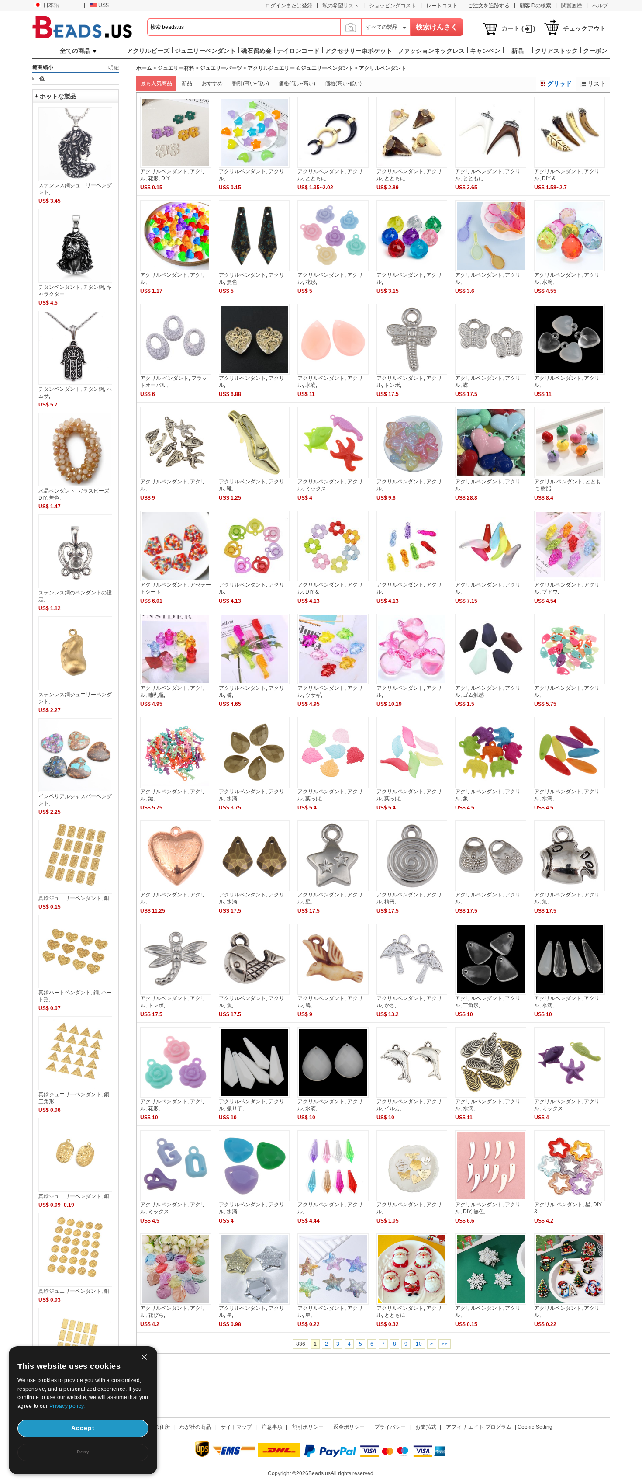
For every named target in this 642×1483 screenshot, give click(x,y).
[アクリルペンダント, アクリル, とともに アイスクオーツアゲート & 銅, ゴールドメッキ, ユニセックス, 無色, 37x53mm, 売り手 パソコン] (411, 166)
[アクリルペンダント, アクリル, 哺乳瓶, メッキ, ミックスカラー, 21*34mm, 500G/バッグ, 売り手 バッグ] (175, 683)
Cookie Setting (535, 1427)
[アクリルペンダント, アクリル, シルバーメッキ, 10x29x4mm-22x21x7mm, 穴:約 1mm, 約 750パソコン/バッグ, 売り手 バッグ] (175, 476)
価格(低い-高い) (297, 83)
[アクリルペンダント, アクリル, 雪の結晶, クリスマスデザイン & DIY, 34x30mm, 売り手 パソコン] (490, 1303)
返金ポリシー (349, 1427)
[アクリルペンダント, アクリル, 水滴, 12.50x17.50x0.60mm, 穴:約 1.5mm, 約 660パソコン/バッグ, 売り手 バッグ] (254, 786)
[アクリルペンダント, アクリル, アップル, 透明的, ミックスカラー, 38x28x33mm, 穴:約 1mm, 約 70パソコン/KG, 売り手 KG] (411, 683)
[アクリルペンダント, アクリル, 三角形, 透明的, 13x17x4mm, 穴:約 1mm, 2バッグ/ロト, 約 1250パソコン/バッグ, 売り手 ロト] (490, 993)
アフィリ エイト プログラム (478, 1427)
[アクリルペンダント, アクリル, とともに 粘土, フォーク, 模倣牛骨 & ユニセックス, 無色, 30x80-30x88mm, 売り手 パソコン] (490, 166)
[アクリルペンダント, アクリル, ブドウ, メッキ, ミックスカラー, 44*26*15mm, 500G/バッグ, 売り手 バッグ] (569, 580)
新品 (187, 83)
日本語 (51, 5)
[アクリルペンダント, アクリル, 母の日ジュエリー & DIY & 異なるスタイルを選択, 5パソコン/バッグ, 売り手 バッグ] (411, 1199)
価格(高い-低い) (343, 83)
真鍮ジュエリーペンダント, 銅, (74, 898)
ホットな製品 (58, 96)
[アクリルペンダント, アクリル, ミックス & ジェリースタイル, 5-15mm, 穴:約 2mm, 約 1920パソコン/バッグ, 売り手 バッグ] (175, 1199)
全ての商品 (75, 50)
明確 (113, 68)
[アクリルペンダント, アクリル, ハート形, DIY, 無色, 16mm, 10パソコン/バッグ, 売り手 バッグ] (175, 270)
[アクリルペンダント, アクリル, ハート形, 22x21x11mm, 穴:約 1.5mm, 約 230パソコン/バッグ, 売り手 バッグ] (254, 373)
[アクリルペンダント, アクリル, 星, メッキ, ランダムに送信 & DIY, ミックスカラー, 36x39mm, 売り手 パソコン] (332, 1303)
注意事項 (272, 1427)
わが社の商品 (195, 1427)
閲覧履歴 (571, 6)
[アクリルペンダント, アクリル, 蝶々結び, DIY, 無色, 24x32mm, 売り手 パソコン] (411, 476)
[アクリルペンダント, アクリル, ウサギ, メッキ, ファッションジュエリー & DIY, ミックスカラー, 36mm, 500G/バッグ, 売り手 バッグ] (332, 683)
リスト (596, 83)
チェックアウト (584, 28)
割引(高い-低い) (250, 83)
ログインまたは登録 (288, 6)
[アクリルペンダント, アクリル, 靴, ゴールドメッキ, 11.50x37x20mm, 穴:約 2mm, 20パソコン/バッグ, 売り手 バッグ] (254, 476)
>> (445, 1344)
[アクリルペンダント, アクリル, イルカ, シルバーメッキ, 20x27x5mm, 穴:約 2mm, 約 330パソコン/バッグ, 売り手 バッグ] (411, 1096)
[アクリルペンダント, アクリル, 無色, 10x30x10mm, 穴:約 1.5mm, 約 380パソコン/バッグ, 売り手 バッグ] (254, 270)
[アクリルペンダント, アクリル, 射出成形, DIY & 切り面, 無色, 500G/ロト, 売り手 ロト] (411, 270)
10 (419, 1344)
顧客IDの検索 (535, 6)
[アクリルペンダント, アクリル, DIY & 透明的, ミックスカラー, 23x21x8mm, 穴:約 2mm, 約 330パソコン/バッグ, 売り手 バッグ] (332, 580)
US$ (103, 5)
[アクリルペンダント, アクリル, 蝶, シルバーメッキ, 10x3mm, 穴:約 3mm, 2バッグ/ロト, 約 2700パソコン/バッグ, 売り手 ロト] (490, 373)
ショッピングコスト (392, 6)
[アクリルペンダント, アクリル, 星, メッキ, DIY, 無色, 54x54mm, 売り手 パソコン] (254, 1303)
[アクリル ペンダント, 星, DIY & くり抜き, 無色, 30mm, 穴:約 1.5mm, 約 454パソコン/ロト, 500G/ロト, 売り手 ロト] (569, 1199)
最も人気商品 (156, 83)
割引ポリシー (308, 1427)
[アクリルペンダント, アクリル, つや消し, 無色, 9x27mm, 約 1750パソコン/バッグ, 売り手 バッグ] (490, 580)
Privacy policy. (67, 1406)
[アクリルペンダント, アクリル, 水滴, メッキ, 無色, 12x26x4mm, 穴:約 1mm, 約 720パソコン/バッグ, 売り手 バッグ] (490, 1096)
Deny (83, 1451)
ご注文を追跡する (489, 6)
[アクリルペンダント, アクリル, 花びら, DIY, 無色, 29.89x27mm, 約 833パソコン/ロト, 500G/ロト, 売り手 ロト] (175, 1303)
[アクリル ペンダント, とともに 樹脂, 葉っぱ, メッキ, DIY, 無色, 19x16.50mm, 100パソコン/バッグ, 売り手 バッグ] (569, 476)
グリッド (559, 83)
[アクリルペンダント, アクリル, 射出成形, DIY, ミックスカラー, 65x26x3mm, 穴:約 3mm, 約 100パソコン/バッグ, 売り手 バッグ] (490, 270)
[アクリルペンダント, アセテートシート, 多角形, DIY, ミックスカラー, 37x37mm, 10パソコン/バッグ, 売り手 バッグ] (175, 580)
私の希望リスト (340, 6)
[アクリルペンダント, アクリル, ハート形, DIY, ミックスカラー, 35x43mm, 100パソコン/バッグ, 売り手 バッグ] (490, 476)
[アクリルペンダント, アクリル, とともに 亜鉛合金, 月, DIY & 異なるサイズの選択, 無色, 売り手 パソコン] (332, 166)
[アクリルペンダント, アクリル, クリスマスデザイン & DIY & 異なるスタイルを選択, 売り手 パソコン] (569, 1303)
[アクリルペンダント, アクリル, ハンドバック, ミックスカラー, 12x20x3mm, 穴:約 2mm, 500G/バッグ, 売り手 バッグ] (569, 683)
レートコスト (442, 6)
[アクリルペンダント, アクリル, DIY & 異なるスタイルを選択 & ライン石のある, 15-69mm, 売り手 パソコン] (569, 166)
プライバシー (390, 1427)
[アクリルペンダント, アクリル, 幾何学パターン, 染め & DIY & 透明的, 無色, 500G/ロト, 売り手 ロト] (332, 1199)
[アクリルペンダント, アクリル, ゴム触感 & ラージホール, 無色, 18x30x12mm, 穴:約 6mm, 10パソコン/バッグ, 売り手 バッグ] (490, 683)
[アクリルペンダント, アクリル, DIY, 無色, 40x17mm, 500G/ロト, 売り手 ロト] (490, 1199)
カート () (518, 28)
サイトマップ (236, 1427)
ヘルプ (600, 6)
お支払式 (425, 1427)
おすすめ (212, 83)
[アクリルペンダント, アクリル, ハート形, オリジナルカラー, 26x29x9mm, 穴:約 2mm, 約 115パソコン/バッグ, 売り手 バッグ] (175, 889)
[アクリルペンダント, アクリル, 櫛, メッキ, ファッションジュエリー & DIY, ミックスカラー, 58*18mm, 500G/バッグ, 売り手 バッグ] (254, 683)
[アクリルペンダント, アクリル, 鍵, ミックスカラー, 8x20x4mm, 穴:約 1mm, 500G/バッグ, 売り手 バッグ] (175, 786)
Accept (83, 1427)
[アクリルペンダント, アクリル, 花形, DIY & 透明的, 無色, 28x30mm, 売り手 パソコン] (175, 166)
